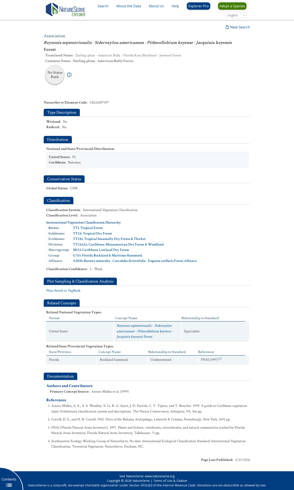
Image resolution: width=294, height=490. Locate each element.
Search (102, 6)
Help (175, 6)
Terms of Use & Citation (170, 481)
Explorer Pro (198, 6)
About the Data (128, 6)
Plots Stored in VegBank (63, 290)
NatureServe (141, 481)
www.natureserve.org (160, 476)
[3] (220, 358)
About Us (156, 6)
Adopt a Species (232, 6)
